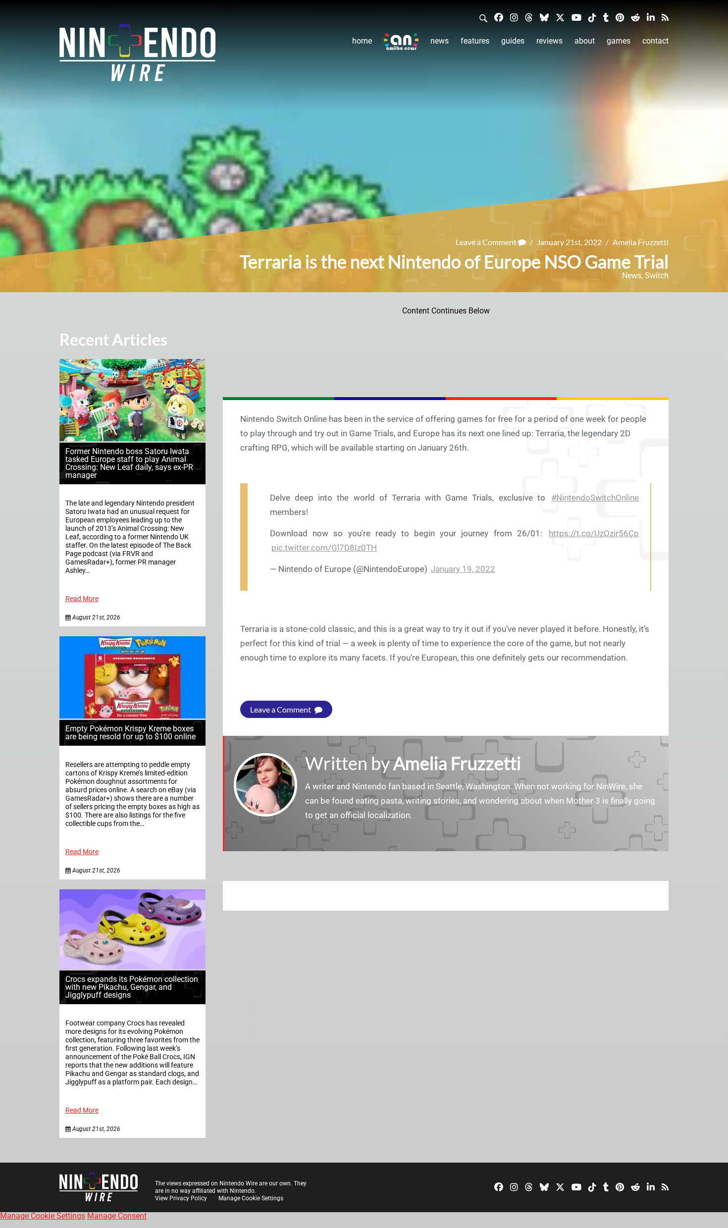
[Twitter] (560, 17)
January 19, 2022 (463, 569)
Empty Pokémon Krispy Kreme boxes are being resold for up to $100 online (130, 732)
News (439, 41)
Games (618, 41)
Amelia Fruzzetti (641, 242)
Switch (657, 275)
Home (362, 41)
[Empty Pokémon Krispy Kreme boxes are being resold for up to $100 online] (132, 715)
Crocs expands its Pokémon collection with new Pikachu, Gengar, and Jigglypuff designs (131, 987)
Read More (82, 599)
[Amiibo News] (401, 41)
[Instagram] (514, 17)
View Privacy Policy (181, 1198)
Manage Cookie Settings (250, 1198)
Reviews (549, 41)
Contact (655, 41)
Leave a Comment (487, 242)
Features (475, 41)
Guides (512, 41)
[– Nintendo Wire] (137, 56)
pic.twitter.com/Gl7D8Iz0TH (324, 548)
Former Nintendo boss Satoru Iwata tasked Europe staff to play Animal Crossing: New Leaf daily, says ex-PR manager (129, 463)
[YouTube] (576, 17)
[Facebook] (498, 17)
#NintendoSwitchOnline (595, 498)
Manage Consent (117, 1216)
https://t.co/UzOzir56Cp (594, 533)
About (584, 41)
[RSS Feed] (665, 17)
